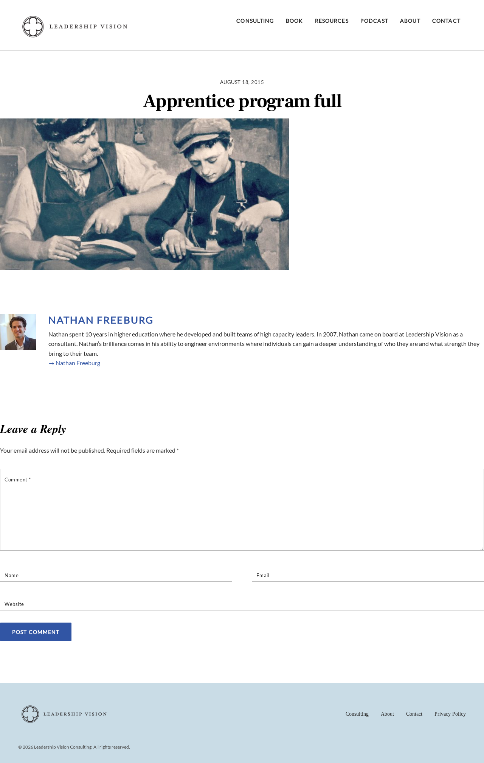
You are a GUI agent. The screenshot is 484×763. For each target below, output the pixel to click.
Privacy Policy (450, 714)
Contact (446, 20)
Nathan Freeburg (101, 319)
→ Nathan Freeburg (74, 362)
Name (12, 575)
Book (294, 20)
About (410, 20)
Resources (332, 20)
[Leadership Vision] (75, 35)
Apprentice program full (242, 101)
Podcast (374, 20)
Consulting (255, 20)
